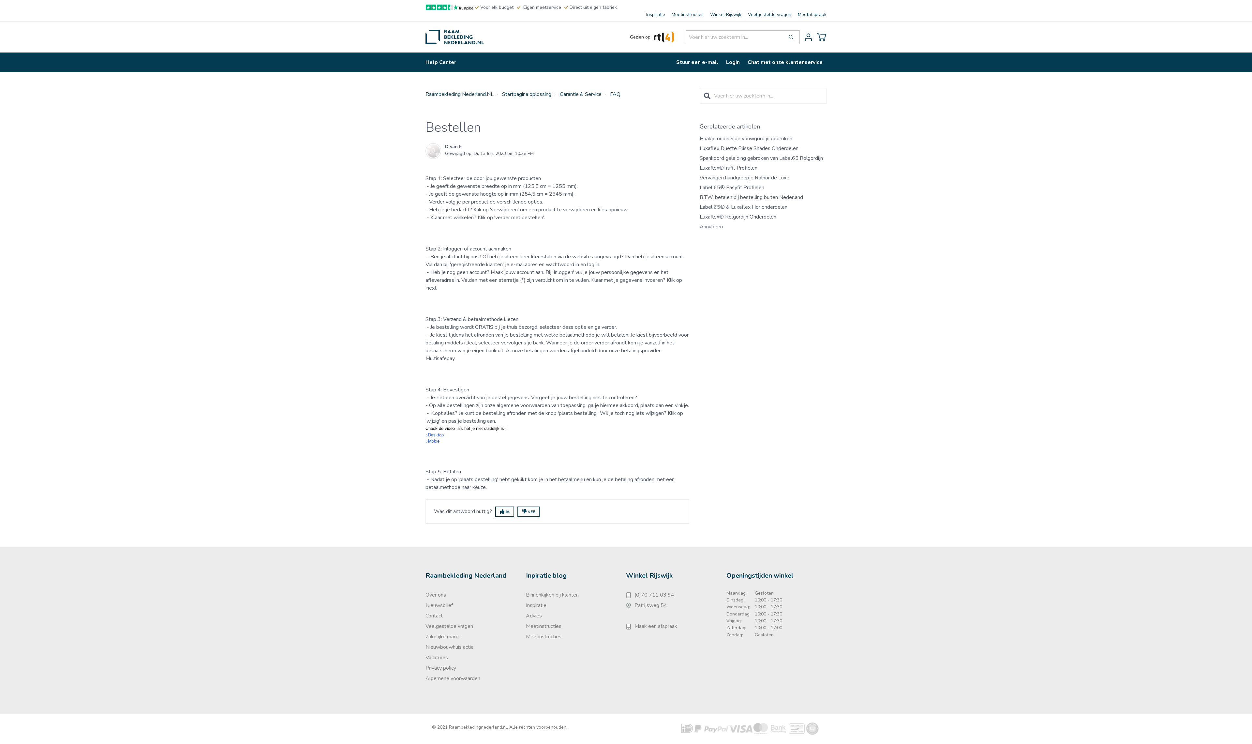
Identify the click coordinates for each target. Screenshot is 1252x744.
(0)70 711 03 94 (654, 595)
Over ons (435, 595)
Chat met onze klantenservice (785, 62)
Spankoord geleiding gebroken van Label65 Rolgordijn (761, 158)
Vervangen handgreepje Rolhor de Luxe (744, 177)
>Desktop (434, 435)
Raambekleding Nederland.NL (459, 94)
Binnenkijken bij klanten (552, 595)
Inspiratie (655, 14)
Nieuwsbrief (439, 605)
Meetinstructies (688, 14)
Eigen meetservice (542, 7)
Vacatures (436, 657)
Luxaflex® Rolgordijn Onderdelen (738, 216)
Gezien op (640, 37)
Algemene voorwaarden (452, 678)
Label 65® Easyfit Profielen (732, 187)
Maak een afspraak (655, 626)
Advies (534, 615)
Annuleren (711, 226)
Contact (434, 615)
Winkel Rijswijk (725, 14)
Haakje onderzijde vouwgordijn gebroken (746, 138)
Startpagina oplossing (526, 94)
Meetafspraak (812, 14)
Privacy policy (440, 668)
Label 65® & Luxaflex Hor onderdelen (743, 207)
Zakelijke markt (442, 636)
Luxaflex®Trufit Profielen (728, 168)
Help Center (440, 62)
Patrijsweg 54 (650, 605)
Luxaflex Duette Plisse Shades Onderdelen (749, 148)
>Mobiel (432, 441)
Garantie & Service (581, 94)
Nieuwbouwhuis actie (449, 647)
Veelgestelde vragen (769, 14)
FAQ (615, 94)
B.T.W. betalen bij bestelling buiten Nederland (751, 197)
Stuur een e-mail (697, 62)
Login (733, 62)
